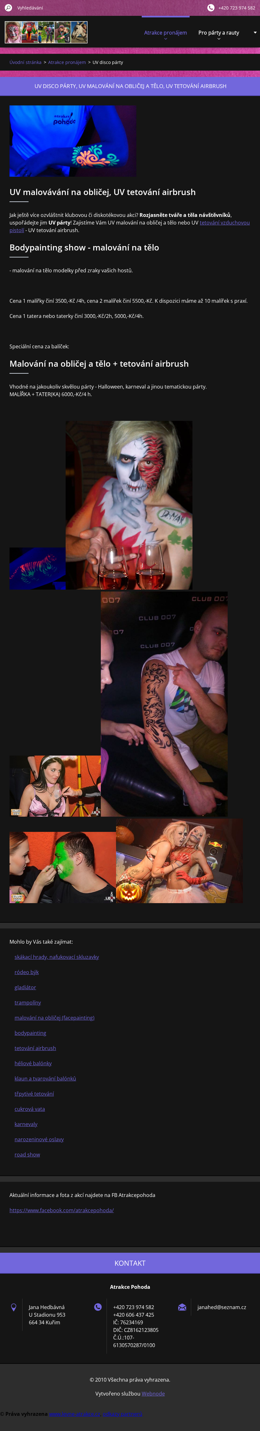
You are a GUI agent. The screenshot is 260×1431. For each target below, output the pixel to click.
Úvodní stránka (26, 62)
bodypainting (30, 1032)
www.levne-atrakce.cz (74, 1413)
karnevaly (26, 1124)
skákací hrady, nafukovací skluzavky (57, 956)
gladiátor (25, 987)
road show (27, 1154)
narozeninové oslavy (39, 1139)
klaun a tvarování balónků (45, 1078)
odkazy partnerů (122, 1413)
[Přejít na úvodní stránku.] (46, 36)
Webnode (153, 1393)
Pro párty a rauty (218, 32)
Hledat (8, 7)
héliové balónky (33, 1063)
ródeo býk (27, 972)
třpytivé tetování (34, 1093)
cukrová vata (30, 1108)
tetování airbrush (35, 1048)
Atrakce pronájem (165, 32)
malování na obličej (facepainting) (54, 1017)
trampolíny (28, 1002)
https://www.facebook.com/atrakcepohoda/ (62, 1210)
